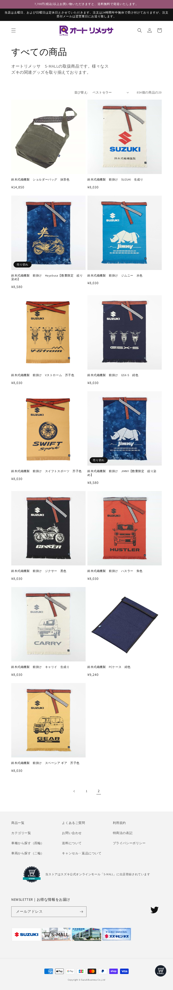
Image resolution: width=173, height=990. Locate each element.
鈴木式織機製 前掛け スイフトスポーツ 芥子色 (46, 471)
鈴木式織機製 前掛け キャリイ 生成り (40, 667)
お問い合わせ (72, 833)
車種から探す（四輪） (27, 843)
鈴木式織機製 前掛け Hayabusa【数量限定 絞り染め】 (47, 277)
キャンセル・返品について (81, 853)
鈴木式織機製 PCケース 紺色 (109, 667)
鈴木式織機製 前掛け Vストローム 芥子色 (42, 375)
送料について (72, 843)
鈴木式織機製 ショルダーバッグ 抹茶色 (40, 179)
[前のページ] (74, 791)
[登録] (81, 911)
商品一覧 (17, 823)
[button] (13, 30)
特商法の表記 (123, 833)
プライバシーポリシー (129, 843)
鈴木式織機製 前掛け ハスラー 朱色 (115, 571)
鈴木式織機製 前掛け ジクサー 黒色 (38, 571)
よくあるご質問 (73, 823)
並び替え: (81, 92)
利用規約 (119, 823)
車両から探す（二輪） (27, 853)
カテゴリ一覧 (21, 833)
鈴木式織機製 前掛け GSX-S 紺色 (112, 375)
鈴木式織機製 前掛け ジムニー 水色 (115, 275)
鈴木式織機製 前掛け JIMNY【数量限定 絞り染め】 (122, 473)
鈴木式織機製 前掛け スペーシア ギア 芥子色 (45, 763)
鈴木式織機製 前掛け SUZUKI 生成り (115, 179)
